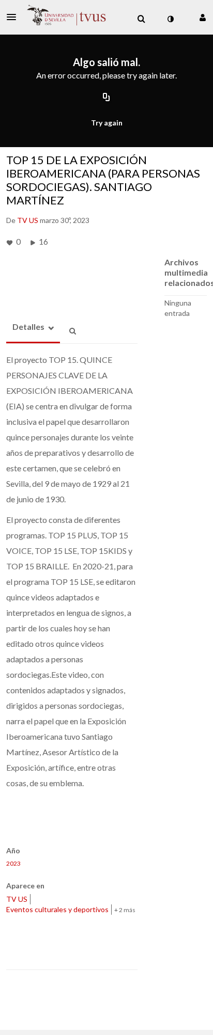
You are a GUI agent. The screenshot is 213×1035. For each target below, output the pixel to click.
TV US (16, 899)
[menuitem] (141, 19)
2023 (13, 864)
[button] (14, 17)
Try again (107, 122)
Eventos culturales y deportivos (57, 909)
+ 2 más (124, 910)
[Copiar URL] (106, 97)
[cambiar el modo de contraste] (170, 19)
